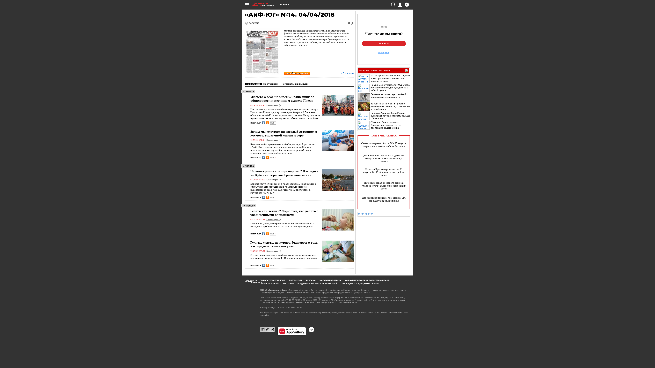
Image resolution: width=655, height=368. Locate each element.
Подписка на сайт (269, 284)
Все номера (348, 73)
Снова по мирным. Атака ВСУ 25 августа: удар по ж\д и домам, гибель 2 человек (384, 145)
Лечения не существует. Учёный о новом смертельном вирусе (389, 95)
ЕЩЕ (272, 123)
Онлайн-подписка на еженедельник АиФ (367, 280)
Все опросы (383, 52)
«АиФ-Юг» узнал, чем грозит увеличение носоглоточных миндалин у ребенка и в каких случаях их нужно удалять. (282, 225)
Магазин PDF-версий (330, 280)
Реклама (311, 280)
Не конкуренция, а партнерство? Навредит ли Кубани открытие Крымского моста (284, 173)
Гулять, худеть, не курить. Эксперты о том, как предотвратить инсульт (284, 244)
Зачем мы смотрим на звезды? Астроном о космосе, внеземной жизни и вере (283, 133)
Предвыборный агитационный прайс (317, 284)
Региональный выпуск (295, 83)
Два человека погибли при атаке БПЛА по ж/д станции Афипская (384, 199)
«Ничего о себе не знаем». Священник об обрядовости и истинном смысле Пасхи (282, 99)
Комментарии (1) (273, 140)
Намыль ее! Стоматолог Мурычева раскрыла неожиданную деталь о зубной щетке (390, 87)
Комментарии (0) (273, 105)
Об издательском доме (272, 280)
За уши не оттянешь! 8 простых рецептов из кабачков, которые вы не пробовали (390, 106)
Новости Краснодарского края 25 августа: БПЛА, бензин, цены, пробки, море (384, 172)
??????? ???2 (366, 214)
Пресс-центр (295, 280)
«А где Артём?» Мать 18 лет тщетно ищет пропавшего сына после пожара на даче (390, 78)
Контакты (288, 284)
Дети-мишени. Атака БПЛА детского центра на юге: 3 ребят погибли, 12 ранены (383, 158)
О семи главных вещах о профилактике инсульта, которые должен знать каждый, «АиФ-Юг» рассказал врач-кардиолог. (284, 256)
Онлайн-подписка (297, 73)
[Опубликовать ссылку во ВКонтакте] (263, 122)
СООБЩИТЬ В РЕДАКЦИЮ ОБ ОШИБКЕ (360, 284)
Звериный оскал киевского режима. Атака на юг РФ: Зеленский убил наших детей (384, 185)
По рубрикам (270, 83)
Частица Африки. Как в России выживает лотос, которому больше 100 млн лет (390, 116)
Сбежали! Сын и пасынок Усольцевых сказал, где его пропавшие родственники (385, 125)
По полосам (253, 83)
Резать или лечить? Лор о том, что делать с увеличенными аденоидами (284, 213)
